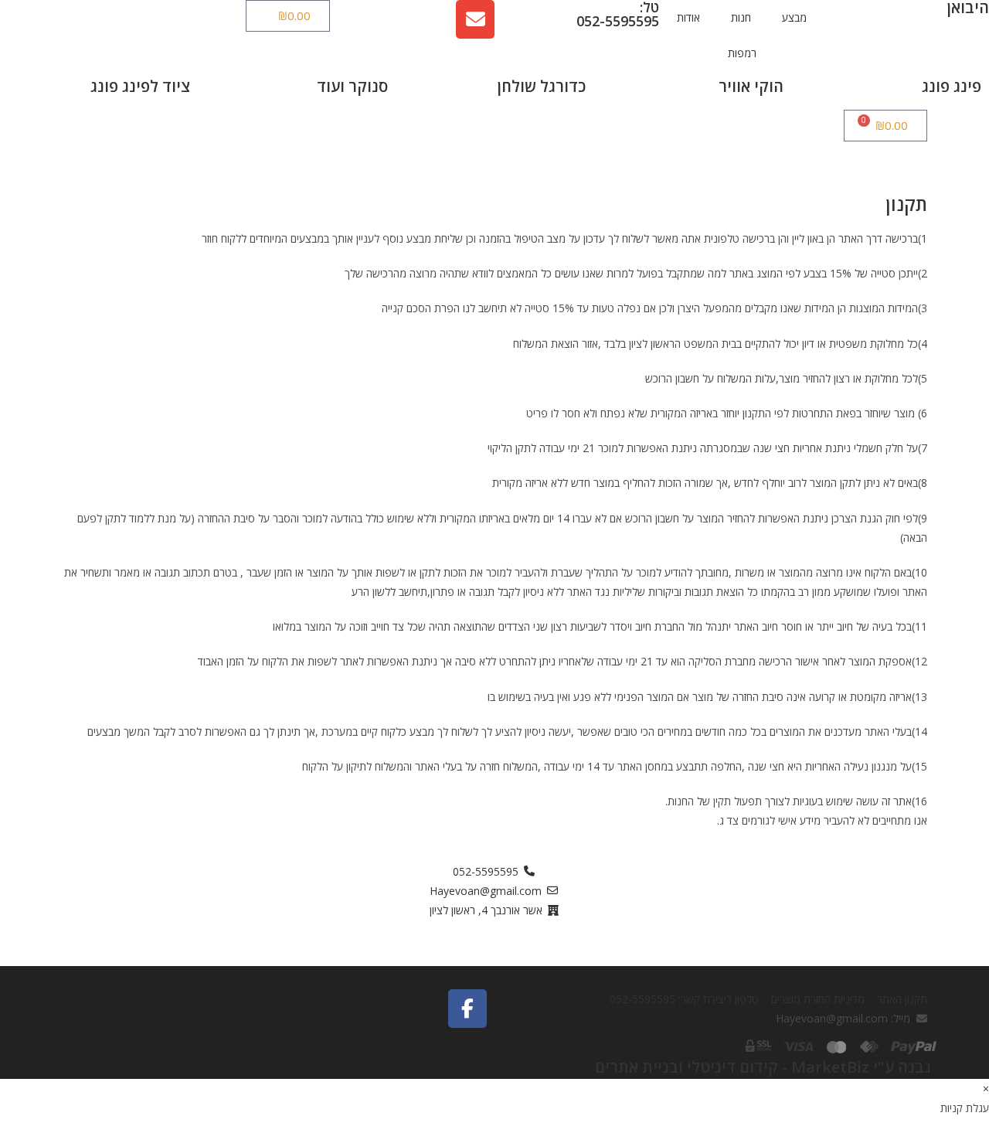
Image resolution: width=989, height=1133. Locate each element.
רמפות (742, 53)
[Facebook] (467, 1008)
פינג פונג (951, 86)
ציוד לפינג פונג (140, 86)
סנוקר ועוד (352, 86)
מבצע (794, 17)
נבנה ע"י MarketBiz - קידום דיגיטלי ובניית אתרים (763, 1066)
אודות (688, 17)
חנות (741, 17)
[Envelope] (475, 19)
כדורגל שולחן (542, 86)
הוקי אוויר (751, 86)
